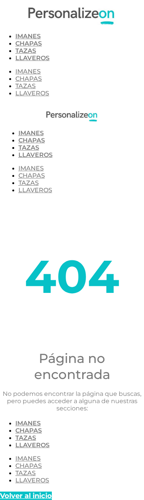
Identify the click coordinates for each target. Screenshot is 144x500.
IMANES (28, 36)
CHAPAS (28, 43)
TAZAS (25, 50)
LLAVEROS (32, 58)
